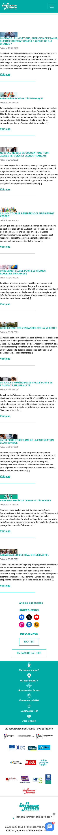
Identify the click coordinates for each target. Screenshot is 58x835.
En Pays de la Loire (29, 653)
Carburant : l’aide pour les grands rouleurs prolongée (23, 272)
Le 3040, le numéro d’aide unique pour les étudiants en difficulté (26, 384)
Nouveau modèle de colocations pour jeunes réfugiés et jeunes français (24, 154)
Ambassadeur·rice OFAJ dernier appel (24, 555)
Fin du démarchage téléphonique (21, 98)
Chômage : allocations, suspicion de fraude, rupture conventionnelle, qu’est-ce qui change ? (29, 41)
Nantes (29, 641)
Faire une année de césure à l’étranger (25, 500)
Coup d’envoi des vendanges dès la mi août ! (28, 328)
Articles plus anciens (31, 602)
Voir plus (5, 74)
